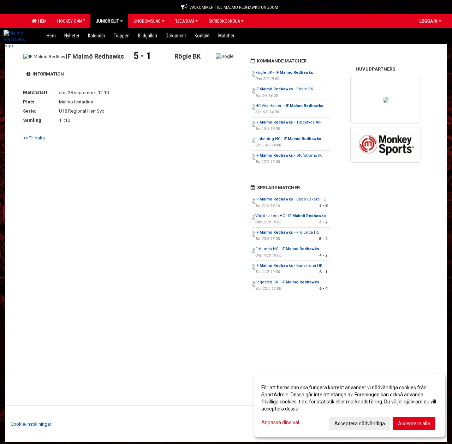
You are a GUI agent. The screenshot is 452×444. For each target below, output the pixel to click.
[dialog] (349, 405)
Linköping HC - (288, 139)
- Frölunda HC (287, 232)
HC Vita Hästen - (289, 105)
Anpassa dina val (280, 422)
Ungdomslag (147, 21)
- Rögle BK (284, 89)
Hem (41, 21)
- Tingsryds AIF (288, 122)
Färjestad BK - (287, 282)
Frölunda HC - (287, 249)
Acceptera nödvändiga (359, 423)
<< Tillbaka (34, 137)
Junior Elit (107, 21)
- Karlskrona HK (288, 265)
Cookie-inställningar (31, 424)
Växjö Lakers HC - (290, 216)
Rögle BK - (284, 72)
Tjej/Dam (184, 21)
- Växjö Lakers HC (290, 199)
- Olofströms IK (288, 155)
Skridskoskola (224, 21)
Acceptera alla (414, 423)
